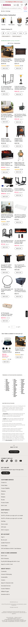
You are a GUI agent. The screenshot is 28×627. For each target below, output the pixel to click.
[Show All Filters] (3, 33)
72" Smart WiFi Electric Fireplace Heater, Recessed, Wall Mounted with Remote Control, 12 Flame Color (20, 242)
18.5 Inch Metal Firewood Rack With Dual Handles (7, 241)
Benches (22, 379)
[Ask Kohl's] (25, 8)
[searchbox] (11, 8)
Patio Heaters (5, 413)
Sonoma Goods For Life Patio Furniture (15, 382)
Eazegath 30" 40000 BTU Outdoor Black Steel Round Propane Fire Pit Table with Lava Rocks (7, 266)
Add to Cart (5, 68)
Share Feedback (14, 451)
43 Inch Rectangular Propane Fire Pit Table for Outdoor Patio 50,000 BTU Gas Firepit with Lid (7, 60)
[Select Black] (6, 348)
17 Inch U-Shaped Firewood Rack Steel (20, 189)
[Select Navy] (3, 348)
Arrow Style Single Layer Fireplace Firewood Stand (7, 290)
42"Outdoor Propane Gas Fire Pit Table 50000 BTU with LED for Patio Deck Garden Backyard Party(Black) (7, 116)
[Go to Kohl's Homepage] (7, 5)
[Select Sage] (10, 348)
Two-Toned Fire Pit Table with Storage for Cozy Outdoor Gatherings (20, 266)
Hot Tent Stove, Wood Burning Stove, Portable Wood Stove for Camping (20, 116)
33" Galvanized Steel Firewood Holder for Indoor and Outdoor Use (7, 88)
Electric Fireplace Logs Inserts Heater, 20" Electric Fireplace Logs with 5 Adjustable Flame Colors (7, 164)
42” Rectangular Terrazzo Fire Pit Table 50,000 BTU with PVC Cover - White (6, 314)
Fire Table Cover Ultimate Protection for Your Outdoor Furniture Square (20, 290)
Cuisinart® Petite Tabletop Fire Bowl (7, 351)
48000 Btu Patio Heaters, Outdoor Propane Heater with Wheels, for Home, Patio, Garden (6, 140)
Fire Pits (4, 418)
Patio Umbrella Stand (15, 395)
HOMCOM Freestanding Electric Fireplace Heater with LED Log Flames (7, 216)
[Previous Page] (9, 327)
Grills (15, 379)
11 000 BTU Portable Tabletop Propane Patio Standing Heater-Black (20, 88)
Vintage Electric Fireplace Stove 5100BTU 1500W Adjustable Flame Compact (19, 140)
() (8, 65)
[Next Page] (17, 327)
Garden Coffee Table (15, 390)
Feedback (26, 314)
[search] (3, 8)
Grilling (7, 385)
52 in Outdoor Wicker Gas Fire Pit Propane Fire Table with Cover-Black (7, 190)
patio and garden (9, 440)
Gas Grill (7, 386)
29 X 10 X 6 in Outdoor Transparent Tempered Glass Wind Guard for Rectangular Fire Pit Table (20, 216)
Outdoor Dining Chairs (22, 385)
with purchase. (14, 1)
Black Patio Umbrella (23, 392)
